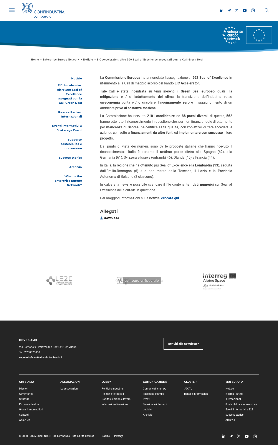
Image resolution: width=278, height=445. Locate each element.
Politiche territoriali (113, 393)
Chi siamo (26, 381)
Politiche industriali (113, 388)
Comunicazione (155, 381)
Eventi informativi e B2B (239, 409)
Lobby (106, 381)
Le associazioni (69, 388)
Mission (23, 388)
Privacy (118, 436)
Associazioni (70, 381)
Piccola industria (29, 404)
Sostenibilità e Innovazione (241, 404)
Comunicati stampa (154, 388)
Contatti (24, 414)
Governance (26, 393)
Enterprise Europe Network (61, 59)
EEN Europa (234, 381)
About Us (24, 419)
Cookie (106, 436)
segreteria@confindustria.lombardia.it (41, 357)
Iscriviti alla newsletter (183, 343)
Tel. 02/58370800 (29, 352)
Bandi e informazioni (196, 393)
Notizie (88, 59)
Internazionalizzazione (115, 404)
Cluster (190, 381)
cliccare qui (170, 198)
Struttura (24, 399)
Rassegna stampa (153, 393)
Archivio (147, 414)
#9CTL (188, 388)
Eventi (146, 399)
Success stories (234, 414)
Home (35, 59)
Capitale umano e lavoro (116, 399)
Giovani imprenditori (31, 409)
